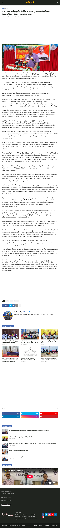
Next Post (55, 408)
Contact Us (46, 525)
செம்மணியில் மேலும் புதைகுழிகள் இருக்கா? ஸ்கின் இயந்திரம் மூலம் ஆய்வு (49, 358)
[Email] (16, 305)
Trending (16, 300)
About (35, 525)
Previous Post (5, 408)
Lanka (11, 300)
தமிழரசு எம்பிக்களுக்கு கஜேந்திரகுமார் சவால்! (49, 341)
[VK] (13, 305)
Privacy (40, 525)
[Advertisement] (30, 31)
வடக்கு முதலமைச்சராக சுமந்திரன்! (17, 456)
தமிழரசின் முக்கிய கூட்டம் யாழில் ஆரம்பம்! (18, 450)
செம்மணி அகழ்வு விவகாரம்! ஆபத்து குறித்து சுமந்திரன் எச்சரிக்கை (10, 341)
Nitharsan (26, 312)
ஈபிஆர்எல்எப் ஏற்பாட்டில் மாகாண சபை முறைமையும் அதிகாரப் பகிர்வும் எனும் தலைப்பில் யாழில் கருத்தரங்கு (10, 359)
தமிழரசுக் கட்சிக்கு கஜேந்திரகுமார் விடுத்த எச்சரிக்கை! (21, 436)
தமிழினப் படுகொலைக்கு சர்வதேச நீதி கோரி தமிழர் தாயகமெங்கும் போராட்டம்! (30, 341)
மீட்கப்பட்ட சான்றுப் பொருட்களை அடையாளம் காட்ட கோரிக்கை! (28, 358)
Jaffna (6, 8)
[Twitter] (10, 305)
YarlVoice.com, (13, 525)
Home (3, 8)
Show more (55, 326)
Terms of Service (54, 525)
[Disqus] (30, 385)
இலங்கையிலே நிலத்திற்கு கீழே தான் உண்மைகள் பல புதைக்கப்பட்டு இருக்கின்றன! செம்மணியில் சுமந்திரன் (32, 443)
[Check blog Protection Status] (6, 505)
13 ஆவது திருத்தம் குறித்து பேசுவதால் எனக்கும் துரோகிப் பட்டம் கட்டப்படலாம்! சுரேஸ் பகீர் (29, 430)
